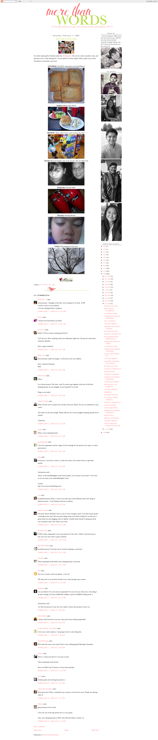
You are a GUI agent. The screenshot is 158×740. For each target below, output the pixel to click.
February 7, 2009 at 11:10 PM (52, 670)
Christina (41, 558)
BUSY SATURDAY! (110, 321)
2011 (104, 268)
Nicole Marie (42, 616)
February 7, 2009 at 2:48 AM (51, 370)
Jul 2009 (107, 290)
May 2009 (108, 295)
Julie (39, 457)
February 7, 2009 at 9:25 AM (51, 489)
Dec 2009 (108, 276)
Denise (40, 317)
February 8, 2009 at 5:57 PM (51, 698)
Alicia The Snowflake (45, 689)
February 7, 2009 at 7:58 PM (51, 647)
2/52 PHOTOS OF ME (110, 313)
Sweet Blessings (43, 641)
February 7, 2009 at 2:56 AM (51, 395)
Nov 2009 (108, 279)
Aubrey (40, 653)
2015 (104, 257)
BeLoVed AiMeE (43, 546)
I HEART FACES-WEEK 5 (112, 382)
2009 (104, 274)
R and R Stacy (42, 530)
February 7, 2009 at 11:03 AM (52, 552)
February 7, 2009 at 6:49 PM (51, 623)
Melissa (40, 704)
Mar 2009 (108, 301)
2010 (104, 271)
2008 (104, 432)
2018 (104, 249)
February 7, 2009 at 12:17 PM (52, 565)
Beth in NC (41, 355)
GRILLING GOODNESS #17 (112, 402)
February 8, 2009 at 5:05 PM (51, 683)
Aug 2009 (108, 287)
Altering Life (66, 56)
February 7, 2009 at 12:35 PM (52, 598)
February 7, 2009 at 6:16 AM (51, 424)
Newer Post (37, 730)
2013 (104, 263)
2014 (104, 260)
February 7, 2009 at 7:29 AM (51, 466)
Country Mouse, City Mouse (47, 628)
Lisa (39, 495)
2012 (104, 265)
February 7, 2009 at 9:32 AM (51, 504)
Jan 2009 (107, 429)
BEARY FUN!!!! (109, 415)
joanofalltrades (43, 442)
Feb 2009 (107, 303)
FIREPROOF (108, 392)
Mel (39, 571)
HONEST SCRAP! (109, 371)
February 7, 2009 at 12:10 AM (52, 311)
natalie (40, 429)
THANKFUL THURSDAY (111, 374)
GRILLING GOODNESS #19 (112, 334)
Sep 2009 (107, 284)
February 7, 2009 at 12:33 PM (52, 583)
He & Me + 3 (42, 299)
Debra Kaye (42, 376)
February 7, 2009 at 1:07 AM (51, 349)
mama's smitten (43, 510)
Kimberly (41, 588)
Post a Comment (39, 726)
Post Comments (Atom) (51, 735)
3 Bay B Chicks (43, 401)
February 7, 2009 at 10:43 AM (52, 540)
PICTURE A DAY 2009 (111, 306)
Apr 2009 (107, 298)
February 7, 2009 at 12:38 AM (52, 324)
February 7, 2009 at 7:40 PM (51, 635)
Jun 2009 (107, 292)
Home (67, 730)
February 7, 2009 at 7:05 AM (51, 451)
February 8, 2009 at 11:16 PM (52, 721)
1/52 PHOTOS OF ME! (110, 346)
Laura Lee (41, 330)
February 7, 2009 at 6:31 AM (51, 436)
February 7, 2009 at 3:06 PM (51, 610)
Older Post (95, 730)
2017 (104, 252)
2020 (104, 246)
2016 (104, 254)
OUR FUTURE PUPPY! (111, 408)
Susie (39, 676)
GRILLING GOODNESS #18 (112, 369)
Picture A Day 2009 (47, 284)
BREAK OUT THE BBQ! (111, 418)
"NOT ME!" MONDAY (110, 323)
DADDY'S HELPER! (110, 405)
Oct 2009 (107, 281)
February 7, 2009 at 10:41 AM (52, 525)
